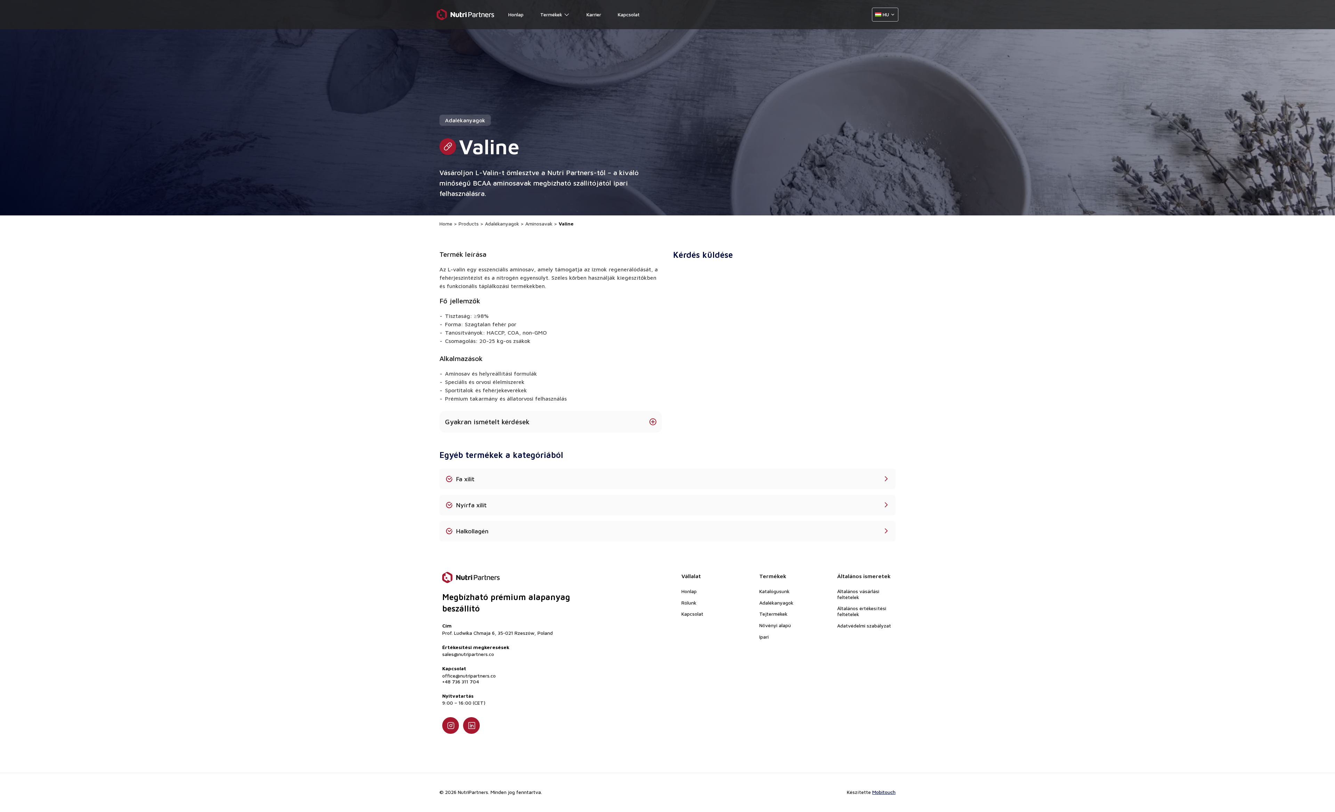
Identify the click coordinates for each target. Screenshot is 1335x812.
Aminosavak (538, 224)
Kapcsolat (629, 14)
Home (445, 224)
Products (469, 224)
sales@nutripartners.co (468, 654)
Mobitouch (884, 792)
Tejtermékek (773, 614)
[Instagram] (450, 725)
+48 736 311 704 (460, 681)
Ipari (764, 637)
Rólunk (688, 603)
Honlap (516, 14)
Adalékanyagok (502, 224)
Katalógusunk (774, 591)
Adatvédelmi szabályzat (864, 626)
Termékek (551, 14)
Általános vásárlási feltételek (858, 594)
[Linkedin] (471, 725)
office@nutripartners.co (469, 676)
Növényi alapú (775, 625)
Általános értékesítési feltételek (861, 611)
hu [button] (886, 14)
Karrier (593, 14)
